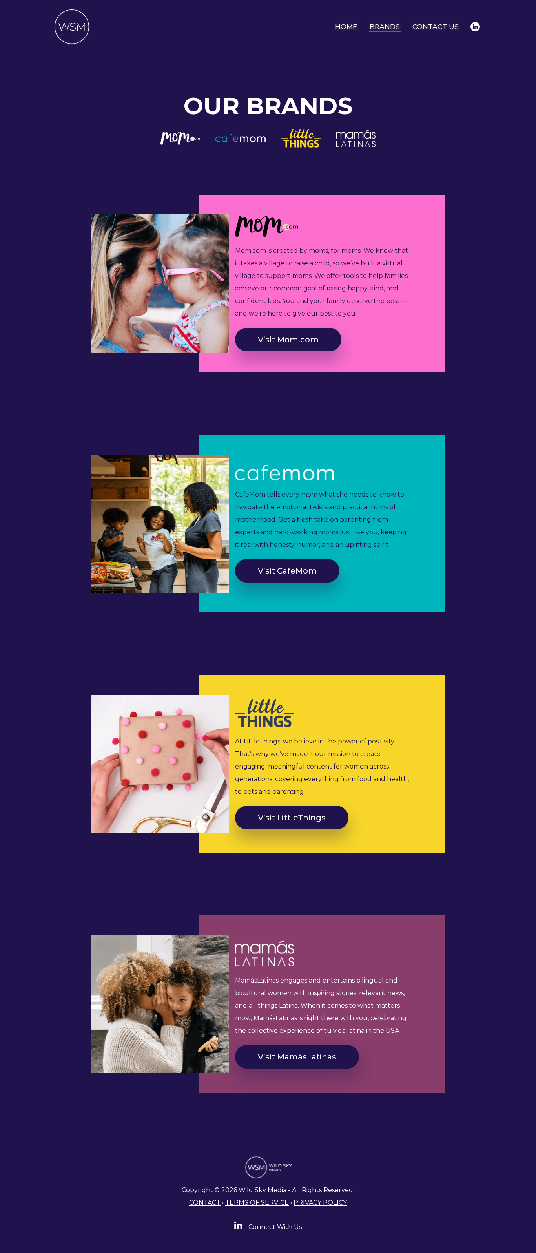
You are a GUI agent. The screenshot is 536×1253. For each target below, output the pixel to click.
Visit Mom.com (288, 339)
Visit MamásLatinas (297, 1056)
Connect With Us (274, 1227)
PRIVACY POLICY (320, 1202)
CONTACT (205, 1202)
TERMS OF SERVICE (257, 1202)
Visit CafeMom (287, 570)
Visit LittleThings (292, 817)
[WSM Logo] (72, 26)
